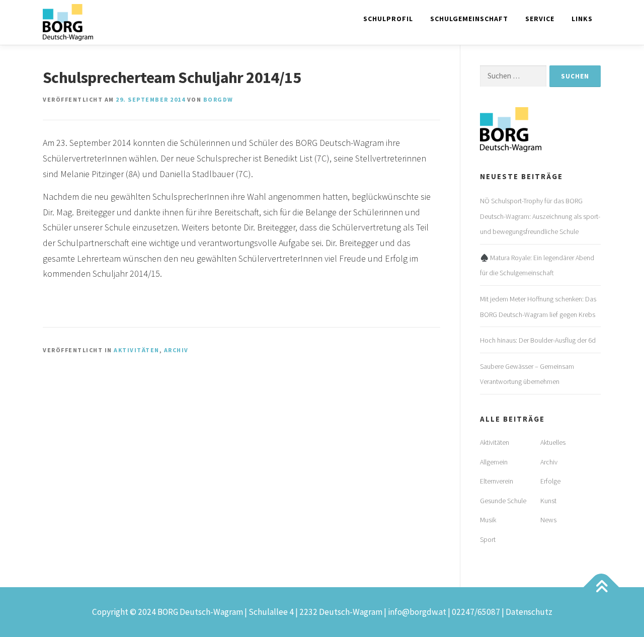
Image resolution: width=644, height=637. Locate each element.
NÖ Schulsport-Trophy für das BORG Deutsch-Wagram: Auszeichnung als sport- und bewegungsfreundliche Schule (540, 216)
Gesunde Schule (503, 500)
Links (582, 18)
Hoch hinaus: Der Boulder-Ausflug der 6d (538, 340)
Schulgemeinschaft (469, 18)
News (548, 519)
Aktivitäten (136, 350)
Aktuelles (553, 442)
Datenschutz (529, 611)
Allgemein (494, 461)
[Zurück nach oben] (601, 587)
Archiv (176, 350)
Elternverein (496, 481)
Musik (488, 519)
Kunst (548, 500)
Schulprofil (388, 18)
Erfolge (550, 481)
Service (539, 18)
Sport (488, 539)
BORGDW (218, 99)
